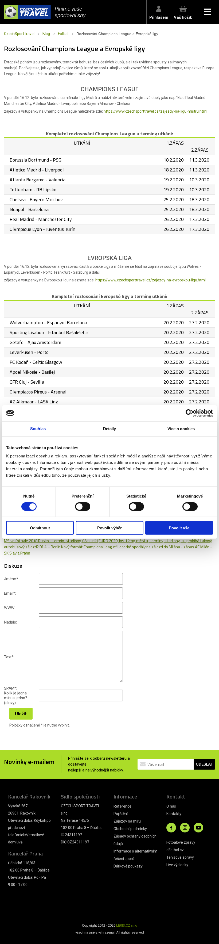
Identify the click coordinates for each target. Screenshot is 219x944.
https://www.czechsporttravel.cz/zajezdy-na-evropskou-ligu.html (150, 280)
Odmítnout (40, 528)
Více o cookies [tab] (181, 428)
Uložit (21, 713)
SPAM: (10, 688)
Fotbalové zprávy (180, 842)
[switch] (82, 506)
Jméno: (11, 578)
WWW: (9, 607)
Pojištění (121, 814)
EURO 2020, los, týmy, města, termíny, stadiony (139, 541)
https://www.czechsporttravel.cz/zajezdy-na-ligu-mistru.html (155, 111)
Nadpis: (10, 622)
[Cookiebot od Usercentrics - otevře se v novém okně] (189, 413)
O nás (171, 806)
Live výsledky (177, 865)
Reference (122, 806)
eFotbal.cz (175, 850)
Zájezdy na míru (127, 821)
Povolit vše (179, 528)
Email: (10, 593)
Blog (46, 34)
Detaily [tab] (109, 428)
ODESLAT (204, 764)
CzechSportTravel (19, 34)
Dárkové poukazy (128, 866)
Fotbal (63, 34)
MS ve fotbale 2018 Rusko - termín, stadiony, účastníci (51, 541)
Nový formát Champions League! (89, 547)
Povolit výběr (109, 528)
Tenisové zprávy (180, 857)
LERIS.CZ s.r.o (126, 925)
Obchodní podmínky (130, 829)
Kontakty (173, 814)
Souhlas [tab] (38, 428)
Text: (9, 657)
